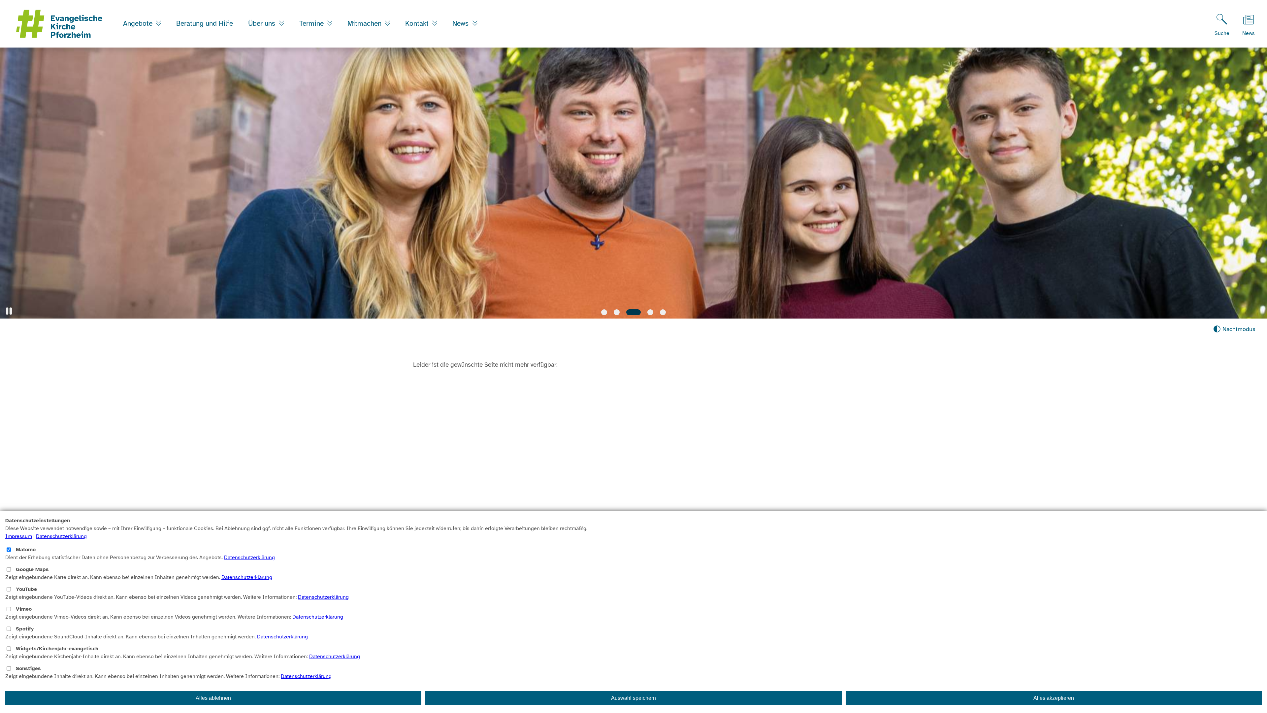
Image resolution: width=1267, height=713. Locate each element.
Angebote (138, 23)
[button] (9, 311)
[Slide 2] (617, 312)
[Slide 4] (646, 312)
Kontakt (418, 23)
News (461, 23)
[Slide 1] (604, 312)
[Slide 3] (629, 312)
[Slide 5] (663, 312)
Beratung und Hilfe (204, 23)
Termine (312, 23)
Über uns (262, 23)
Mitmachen (365, 23)
